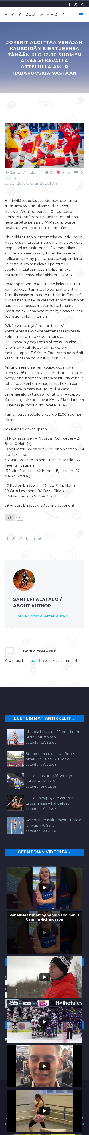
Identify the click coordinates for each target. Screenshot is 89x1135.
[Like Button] (10, 517)
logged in (35, 660)
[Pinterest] (20, 538)
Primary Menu (80, 14)
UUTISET (13, 178)
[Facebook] (69, 4)
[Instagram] (82, 4)
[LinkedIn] (33, 538)
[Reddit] (39, 538)
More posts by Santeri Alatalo (43, 616)
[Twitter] (76, 4)
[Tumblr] (27, 538)
